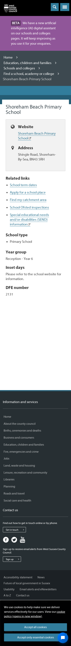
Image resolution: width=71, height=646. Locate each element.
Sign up (9, 559)
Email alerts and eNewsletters (38, 589)
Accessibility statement (18, 577)
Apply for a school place (28, 192)
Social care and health (17, 500)
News (40, 577)
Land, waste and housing (19, 465)
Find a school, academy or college (29, 74)
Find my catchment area (28, 200)
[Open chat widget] (63, 638)
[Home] (10, 9)
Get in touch (12, 529)
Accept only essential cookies (35, 637)
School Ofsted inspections (29, 207)
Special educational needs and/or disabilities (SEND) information (29, 219)
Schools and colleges (20, 68)
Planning (9, 486)
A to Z (7, 595)
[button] (64, 7)
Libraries (9, 479)
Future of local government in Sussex (27, 583)
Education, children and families (28, 63)
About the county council (20, 423)
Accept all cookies (35, 627)
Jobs (6, 458)
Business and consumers (19, 437)
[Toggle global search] (55, 7)
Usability (9, 589)
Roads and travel (14, 493)
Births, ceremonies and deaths (22, 430)
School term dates (23, 185)
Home (8, 57)
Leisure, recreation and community (25, 472)
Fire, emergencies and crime (21, 451)
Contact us (22, 595)
